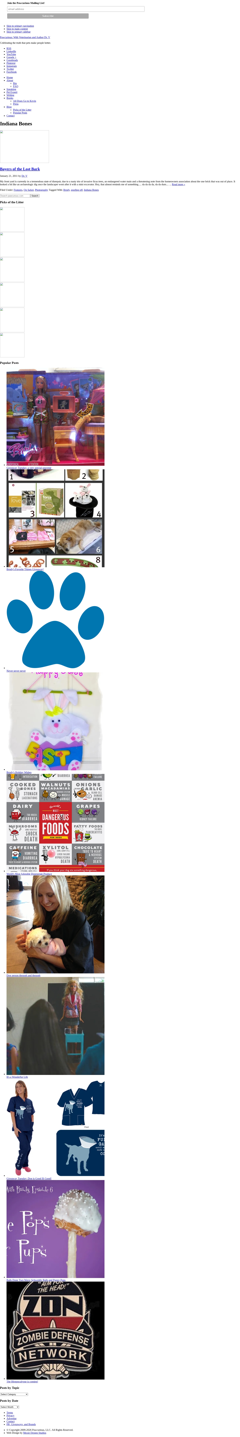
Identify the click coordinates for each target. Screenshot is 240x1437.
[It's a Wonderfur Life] (55, 1074)
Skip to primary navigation (20, 25)
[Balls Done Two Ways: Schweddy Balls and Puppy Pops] (55, 1277)
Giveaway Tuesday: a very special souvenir (29, 467)
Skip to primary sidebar (19, 31)
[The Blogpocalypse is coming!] (55, 1378)
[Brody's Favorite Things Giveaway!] (55, 566)
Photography (41, 190)
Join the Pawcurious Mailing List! (26, 3)
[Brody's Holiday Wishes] (55, 769)
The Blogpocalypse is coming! (22, 1381)
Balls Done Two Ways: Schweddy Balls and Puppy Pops (36, 1280)
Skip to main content (17, 28)
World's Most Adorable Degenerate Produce (29, 874)
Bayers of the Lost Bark (20, 169)
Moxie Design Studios (34, 1432)
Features (18, 190)
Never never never (16, 670)
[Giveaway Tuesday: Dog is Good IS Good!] (55, 1175)
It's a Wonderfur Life (17, 1077)
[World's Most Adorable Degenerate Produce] (55, 871)
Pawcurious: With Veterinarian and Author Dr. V (25, 37)
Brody (66, 190)
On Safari (29, 190)
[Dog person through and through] (55, 972)
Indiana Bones (91, 190)
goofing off (77, 190)
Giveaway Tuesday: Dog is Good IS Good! (29, 1178)
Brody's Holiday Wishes (19, 772)
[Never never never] (55, 668)
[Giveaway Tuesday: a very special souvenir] (55, 464)
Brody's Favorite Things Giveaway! (25, 569)
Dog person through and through (23, 975)
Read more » (178, 184)
